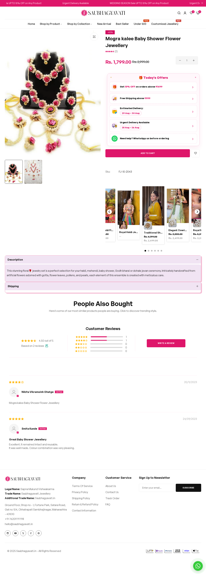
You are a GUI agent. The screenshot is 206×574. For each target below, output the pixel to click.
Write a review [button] (166, 343)
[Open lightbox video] (153, 215)
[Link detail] (8, 533)
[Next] (197, 211)
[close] (202, 3)
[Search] (179, 13)
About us (110, 485)
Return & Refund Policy (85, 504)
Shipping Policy (81, 498)
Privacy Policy (80, 492)
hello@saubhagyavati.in (19, 523)
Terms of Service (82, 485)
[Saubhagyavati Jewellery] (103, 13)
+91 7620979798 (14, 518)
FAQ (107, 504)
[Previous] (109, 211)
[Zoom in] (94, 37)
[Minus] (180, 60)
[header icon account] (185, 13)
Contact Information (84, 510)
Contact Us (112, 492)
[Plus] (194, 60)
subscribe (188, 487)
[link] (31, 24)
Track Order (112, 498)
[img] (16, 382)
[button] (110, 51)
